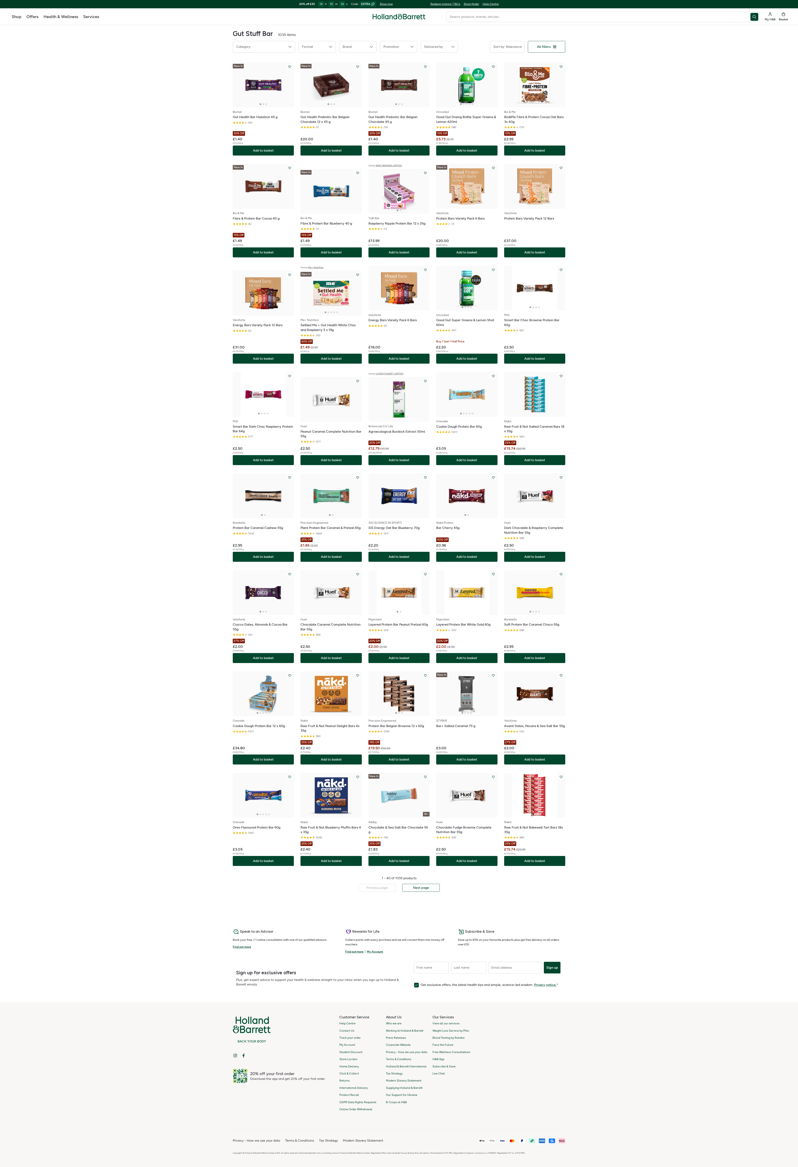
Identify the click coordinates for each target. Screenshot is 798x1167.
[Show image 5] (472, 104)
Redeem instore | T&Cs (445, 4)
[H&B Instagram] (235, 1055)
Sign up (552, 967)
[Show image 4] (469, 104)
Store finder (471, 4)
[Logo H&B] (399, 18)
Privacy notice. (545, 985)
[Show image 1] (260, 104)
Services (91, 16)
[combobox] (598, 17)
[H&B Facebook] (243, 1055)
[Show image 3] (266, 104)
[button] (264, 47)
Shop (16, 16)
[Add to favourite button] (289, 66)
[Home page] (399, 17)
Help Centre (491, 4)
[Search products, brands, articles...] (755, 17)
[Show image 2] (263, 104)
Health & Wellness (60, 16)
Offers (32, 16)
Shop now (386, 4)
